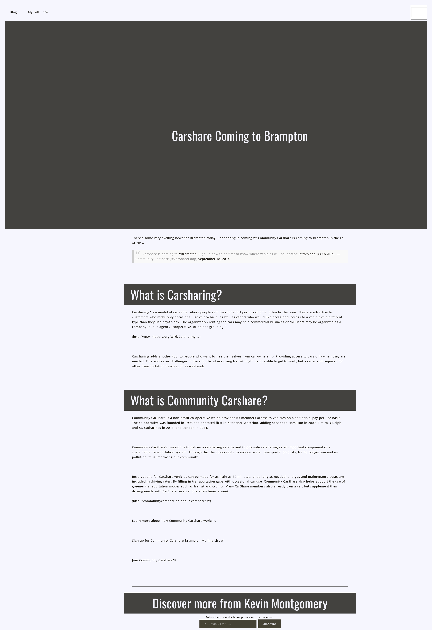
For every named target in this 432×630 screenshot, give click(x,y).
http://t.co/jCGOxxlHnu (317, 254)
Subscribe (269, 624)
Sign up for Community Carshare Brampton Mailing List (176, 540)
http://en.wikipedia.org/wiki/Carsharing (164, 337)
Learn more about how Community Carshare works (172, 521)
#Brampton (188, 254)
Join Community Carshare (152, 560)
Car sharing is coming (235, 238)
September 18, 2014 (214, 259)
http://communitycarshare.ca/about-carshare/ (169, 501)
